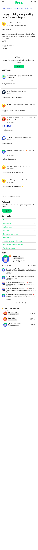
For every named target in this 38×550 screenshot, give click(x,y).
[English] (19, 2)
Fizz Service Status (9, 248)
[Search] (31, 2)
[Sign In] (35, 2)
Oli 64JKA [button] (9, 104)
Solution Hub (7, 237)
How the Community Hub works (12, 241)
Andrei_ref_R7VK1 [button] (12, 75)
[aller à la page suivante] (26, 303)
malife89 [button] (9, 23)
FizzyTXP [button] (9, 137)
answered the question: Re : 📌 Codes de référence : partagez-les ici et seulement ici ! (20, 296)
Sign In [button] (19, 66)
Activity (5, 220)
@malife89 (7, 126)
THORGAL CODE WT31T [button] (13, 118)
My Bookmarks (19, 223)
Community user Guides (10, 234)
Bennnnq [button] (9, 150)
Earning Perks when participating (13, 244)
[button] (4, 24)
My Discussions (7, 227)
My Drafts (19, 230)
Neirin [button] (8, 91)
